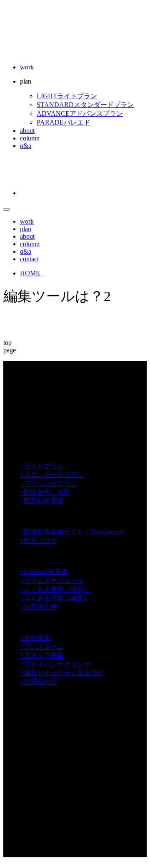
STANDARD (85, 104)
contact (29, 259)
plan (25, 228)
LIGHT (67, 95)
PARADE (63, 122)
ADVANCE (80, 113)
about (27, 130)
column (30, 138)
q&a (25, 145)
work (27, 67)
